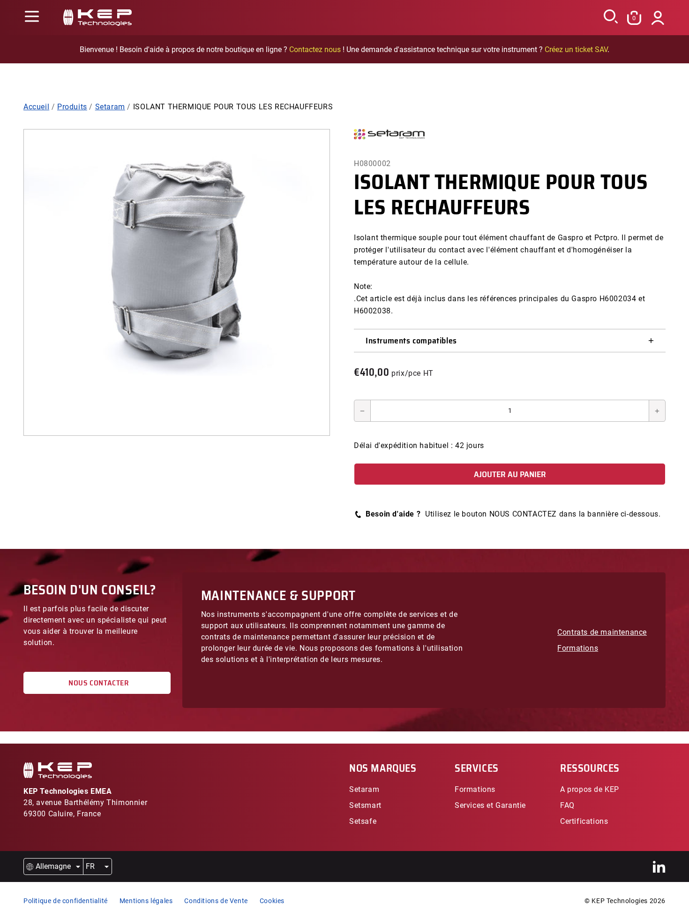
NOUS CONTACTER (97, 683)
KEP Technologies (620, 901)
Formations (577, 648)
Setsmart (365, 805)
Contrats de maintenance (602, 632)
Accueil (36, 106)
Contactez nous (315, 49)
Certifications (584, 821)
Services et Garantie (490, 805)
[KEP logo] (97, 17)
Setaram (110, 106)
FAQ (567, 805)
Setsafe (362, 821)
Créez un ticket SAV (576, 49)
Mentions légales (146, 901)
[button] (31, 17)
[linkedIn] (659, 867)
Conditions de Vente (215, 901)
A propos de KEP (589, 789)
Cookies (272, 901)
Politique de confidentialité (65, 901)
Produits (72, 106)
